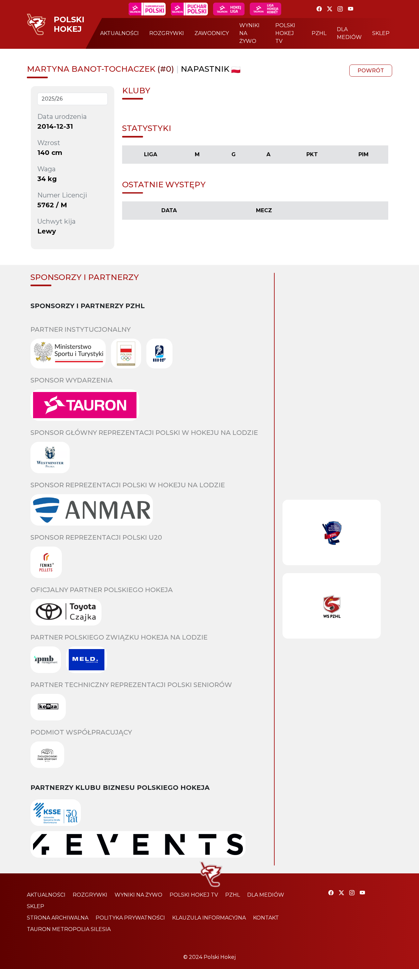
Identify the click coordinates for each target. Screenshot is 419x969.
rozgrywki (166, 33)
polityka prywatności (130, 918)
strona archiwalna (57, 918)
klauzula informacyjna (209, 918)
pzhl (319, 33)
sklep (381, 33)
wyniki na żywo (249, 33)
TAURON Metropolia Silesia (69, 929)
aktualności (119, 33)
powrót (370, 70)
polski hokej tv (285, 33)
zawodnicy (211, 33)
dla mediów (349, 33)
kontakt (266, 918)
